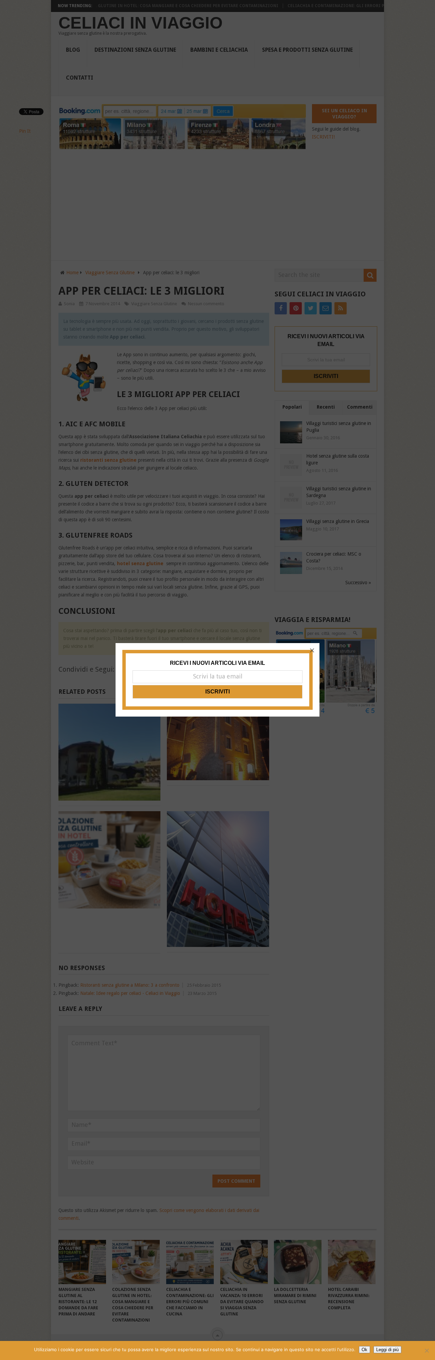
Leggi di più (387, 1349)
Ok (364, 1349)
